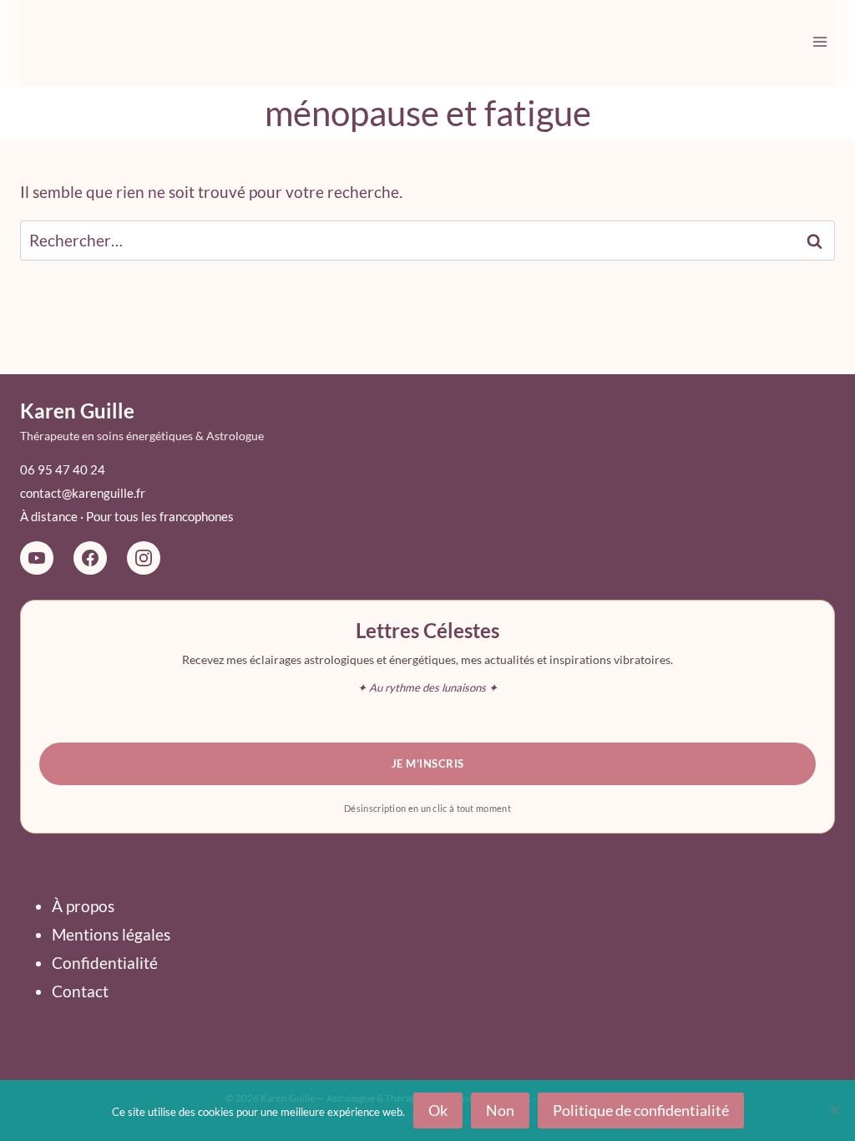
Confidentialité (105, 962)
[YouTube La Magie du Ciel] (36, 558)
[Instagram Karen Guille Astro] (143, 558)
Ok (438, 1110)
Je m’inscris (428, 763)
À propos (83, 905)
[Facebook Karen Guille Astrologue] (90, 558)
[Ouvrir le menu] (819, 41)
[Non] (834, 1110)
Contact (80, 991)
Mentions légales (111, 934)
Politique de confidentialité (641, 1110)
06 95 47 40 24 (62, 469)
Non (500, 1110)
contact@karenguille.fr (82, 492)
